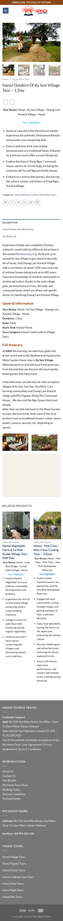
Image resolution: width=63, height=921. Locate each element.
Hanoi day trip (28, 254)
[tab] (31, 222)
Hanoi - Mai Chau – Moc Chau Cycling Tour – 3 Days (47, 550)
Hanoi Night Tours (13, 890)
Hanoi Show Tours (12, 883)
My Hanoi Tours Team (15, 785)
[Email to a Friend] (25, 203)
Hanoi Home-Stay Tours (44, 194)
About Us (7, 771)
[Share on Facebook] (12, 203)
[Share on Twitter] (18, 203)
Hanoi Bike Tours (21, 79)
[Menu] (6, 10)
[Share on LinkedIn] (37, 203)
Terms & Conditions (29, 749)
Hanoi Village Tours (13, 857)
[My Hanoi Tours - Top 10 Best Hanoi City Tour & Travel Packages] (34, 10)
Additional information (18, 229)
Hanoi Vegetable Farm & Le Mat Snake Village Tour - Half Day (15, 552)
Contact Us (9, 776)
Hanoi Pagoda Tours (14, 863)
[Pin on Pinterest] (31, 203)
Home (5, 79)
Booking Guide (11, 789)
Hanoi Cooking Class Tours (18, 877)
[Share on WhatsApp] (6, 203)
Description (10, 222)
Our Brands (9, 780)
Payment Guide (11, 798)
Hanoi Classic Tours (13, 870)
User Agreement (32, 744)
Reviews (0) (9, 236)
